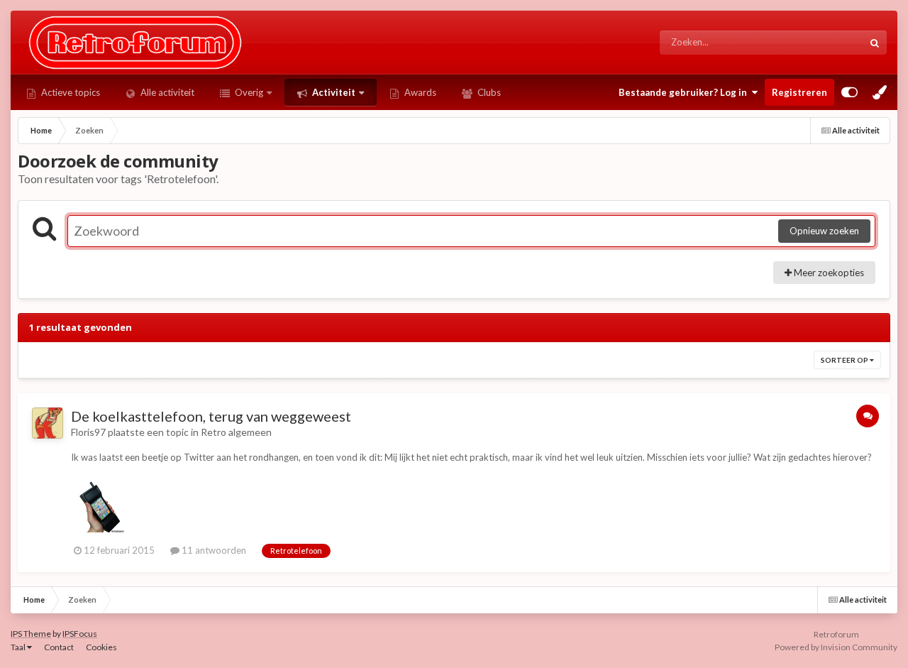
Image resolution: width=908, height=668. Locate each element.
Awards (419, 92)
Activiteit (332, 92)
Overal (830, 42)
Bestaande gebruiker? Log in (685, 92)
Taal (19, 647)
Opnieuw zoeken (824, 230)
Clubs (488, 92)
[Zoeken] (875, 43)
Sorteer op (845, 360)
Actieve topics (69, 92)
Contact (59, 647)
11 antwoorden (212, 550)
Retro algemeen (236, 432)
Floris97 (88, 432)
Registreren (799, 92)
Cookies (101, 647)
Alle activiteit (166, 92)
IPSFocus (79, 633)
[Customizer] (849, 92)
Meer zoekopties (828, 272)
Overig (248, 92)
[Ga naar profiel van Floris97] (47, 423)
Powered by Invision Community (836, 647)
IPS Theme (31, 633)
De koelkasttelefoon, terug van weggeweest (211, 416)
